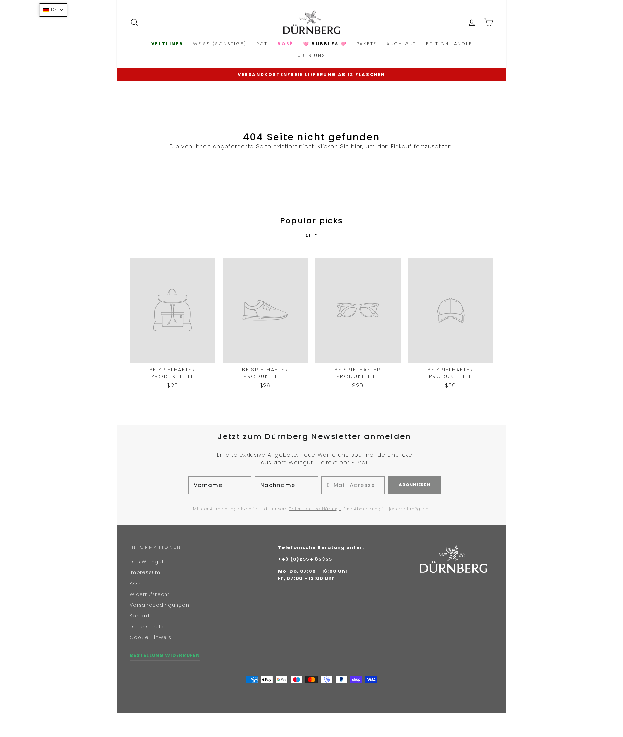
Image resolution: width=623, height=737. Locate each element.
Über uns (311, 55)
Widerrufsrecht (150, 594)
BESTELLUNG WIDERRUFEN (165, 655)
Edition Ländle (449, 44)
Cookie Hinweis (150, 637)
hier (356, 146)
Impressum (145, 572)
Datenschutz (147, 626)
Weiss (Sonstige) (220, 44)
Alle (311, 236)
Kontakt (140, 615)
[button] (53, 10)
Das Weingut (147, 562)
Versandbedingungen (159, 605)
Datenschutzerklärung (315, 508)
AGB (135, 583)
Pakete (367, 44)
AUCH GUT (401, 44)
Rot (262, 44)
